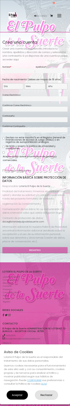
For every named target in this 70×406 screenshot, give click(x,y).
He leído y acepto (31, 147)
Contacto (7, 286)
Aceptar (17, 395)
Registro (35, 250)
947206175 (10, 335)
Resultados (8, 283)
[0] (53, 16)
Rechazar (46, 395)
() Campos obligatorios (16, 170)
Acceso (41, 16)
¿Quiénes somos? (11, 276)
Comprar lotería (10, 280)
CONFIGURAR (34, 380)
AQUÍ (44, 383)
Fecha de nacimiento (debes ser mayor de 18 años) (32, 79)
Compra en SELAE (11, 292)
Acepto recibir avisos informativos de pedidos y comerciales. (30, 158)
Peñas (6, 295)
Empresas (7, 289)
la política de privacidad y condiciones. (31, 147)
